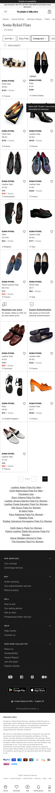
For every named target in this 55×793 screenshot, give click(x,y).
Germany (37, 778)
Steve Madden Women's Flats (26, 538)
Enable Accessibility (27, 1)
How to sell (9, 604)
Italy (50, 778)
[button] (49, 12)
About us (8, 648)
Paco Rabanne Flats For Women (26, 514)
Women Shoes (34, 19)
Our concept (10, 563)
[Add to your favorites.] (24, 81)
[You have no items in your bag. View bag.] (49, 12)
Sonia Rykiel (18, 19)
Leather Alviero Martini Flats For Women (26, 501)
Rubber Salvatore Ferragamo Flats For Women (27, 521)
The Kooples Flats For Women (27, 541)
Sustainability (11, 653)
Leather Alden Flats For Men (26, 487)
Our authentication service (17, 585)
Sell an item (10, 612)
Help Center (10, 630)
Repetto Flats (26, 518)
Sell (6, 599)
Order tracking (11, 581)
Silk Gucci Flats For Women (26, 507)
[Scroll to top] (45, 479)
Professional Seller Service (17, 616)
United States (28, 778)
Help (6, 626)
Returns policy (11, 590)
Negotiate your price (12, 309)
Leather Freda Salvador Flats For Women (26, 504)
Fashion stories (11, 665)
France (5, 778)
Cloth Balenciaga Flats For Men (26, 490)
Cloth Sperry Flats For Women (26, 528)
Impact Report (11, 657)
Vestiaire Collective (16, 644)
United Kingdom (15, 778)
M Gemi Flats (26, 511)
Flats (47, 19)
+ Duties (10, 90)
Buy (6, 577)
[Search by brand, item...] (5, 11)
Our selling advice (13, 608)
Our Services (11, 558)
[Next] (34, 479)
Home (6, 19)
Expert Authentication (40, 309)
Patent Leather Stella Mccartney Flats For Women (27, 533)
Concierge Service (13, 567)
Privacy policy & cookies (26, 708)
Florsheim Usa (26, 494)
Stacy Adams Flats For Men (26, 497)
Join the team (11, 661)
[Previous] (20, 479)
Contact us (9, 635)
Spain (45, 778)
